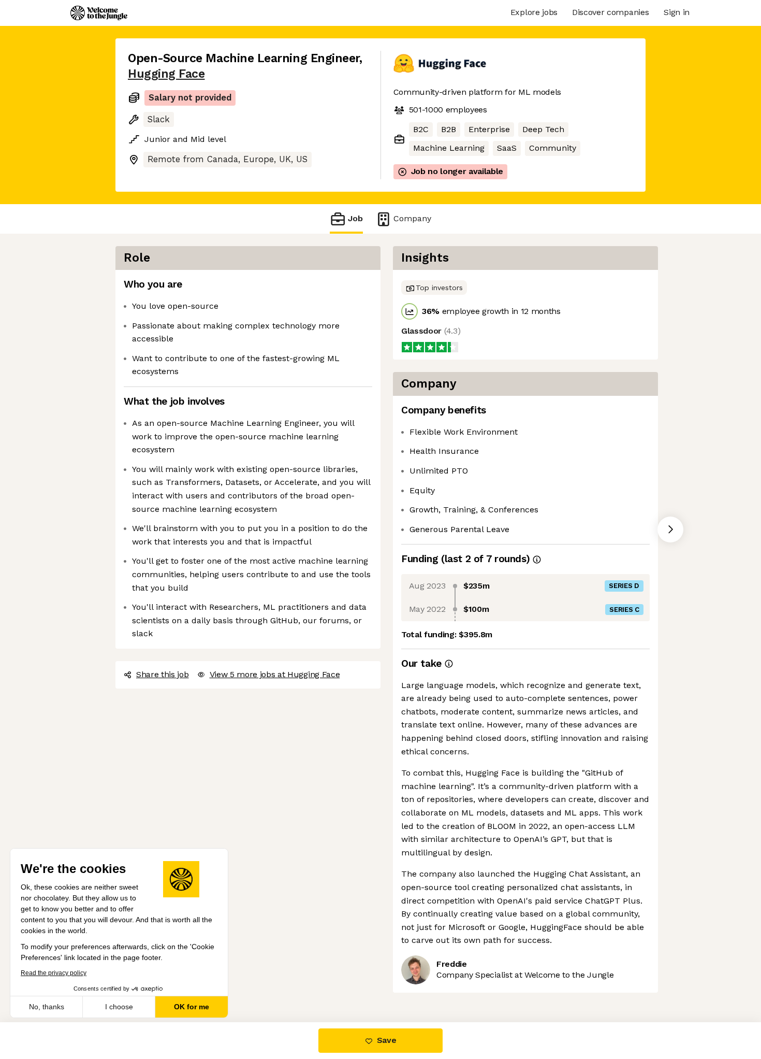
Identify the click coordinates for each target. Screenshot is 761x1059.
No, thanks (46, 1007)
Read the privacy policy (53, 973)
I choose (119, 1007)
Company (412, 218)
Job (355, 218)
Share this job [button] (162, 674)
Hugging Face (166, 74)
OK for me (191, 1007)
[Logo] (98, 13)
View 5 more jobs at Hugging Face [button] (275, 674)
